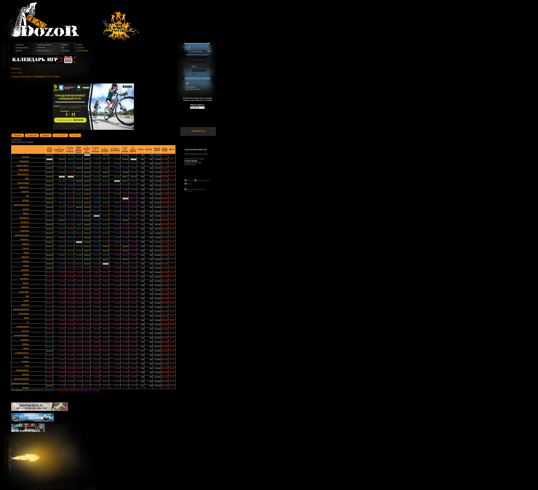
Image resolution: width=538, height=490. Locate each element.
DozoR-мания (82, 50)
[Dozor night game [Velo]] (269, 23)
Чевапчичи (24, 226)
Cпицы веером (23, 183)
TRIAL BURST (23, 170)
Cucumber (25, 191)
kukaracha (25, 257)
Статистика (32, 135)
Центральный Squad (21, 309)
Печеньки (25, 361)
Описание (18, 135)
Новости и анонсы (44, 45)
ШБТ (27, 178)
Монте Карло (24, 313)
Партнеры (65, 50)
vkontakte (45, 135)
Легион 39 (25, 305)
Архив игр (41, 47)
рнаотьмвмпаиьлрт (21, 335)
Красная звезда (23, 326)
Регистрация (190, 87)
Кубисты (25, 344)
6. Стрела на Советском (95, 149)
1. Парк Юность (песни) (49, 149)
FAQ (62, 47)
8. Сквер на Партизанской (115, 149)
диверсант (24, 239)
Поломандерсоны (22, 235)
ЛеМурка (25, 261)
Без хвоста (25, 222)
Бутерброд (24, 278)
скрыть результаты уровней (22, 142)
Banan (26, 318)
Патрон (26, 300)
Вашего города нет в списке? (197, 54)
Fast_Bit (26, 248)
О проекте (19, 45)
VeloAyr (26, 348)
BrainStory (25, 339)
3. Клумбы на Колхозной (69, 149)
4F (28, 322)
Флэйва (26, 265)
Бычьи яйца (24, 292)
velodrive (25, 374)
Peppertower (24, 161)
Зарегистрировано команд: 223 (195, 149)
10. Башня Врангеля (133, 149)
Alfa (27, 196)
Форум (79, 45)
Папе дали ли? (23, 174)
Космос (26, 274)
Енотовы (25, 331)
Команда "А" (24, 187)
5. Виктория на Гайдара (86, 149)
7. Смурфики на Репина (104, 149)
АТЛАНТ (26, 200)
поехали (25, 209)
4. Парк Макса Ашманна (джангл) (78, 149)
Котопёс (26, 387)
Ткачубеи (25, 157)
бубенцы (25, 244)
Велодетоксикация (21, 204)
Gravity (26, 357)
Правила (64, 45)
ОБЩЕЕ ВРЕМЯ (164, 149)
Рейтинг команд (43, 50)
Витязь (26, 283)
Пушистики (24, 230)
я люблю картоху (22, 352)
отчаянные (25, 270)
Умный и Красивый (21, 379)
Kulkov (26, 252)
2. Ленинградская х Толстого (59, 149)
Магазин (18, 50)
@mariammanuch (22, 370)
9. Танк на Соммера (124, 149)
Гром (27, 365)
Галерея (80, 47)
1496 (27, 296)
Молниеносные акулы (20, 383)
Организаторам (21, 47)
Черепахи (25, 287)
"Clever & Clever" (22, 165)
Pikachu (26, 213)
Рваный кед (24, 217)
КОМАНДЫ (29, 149)
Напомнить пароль (192, 89)
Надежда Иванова (190, 160)
